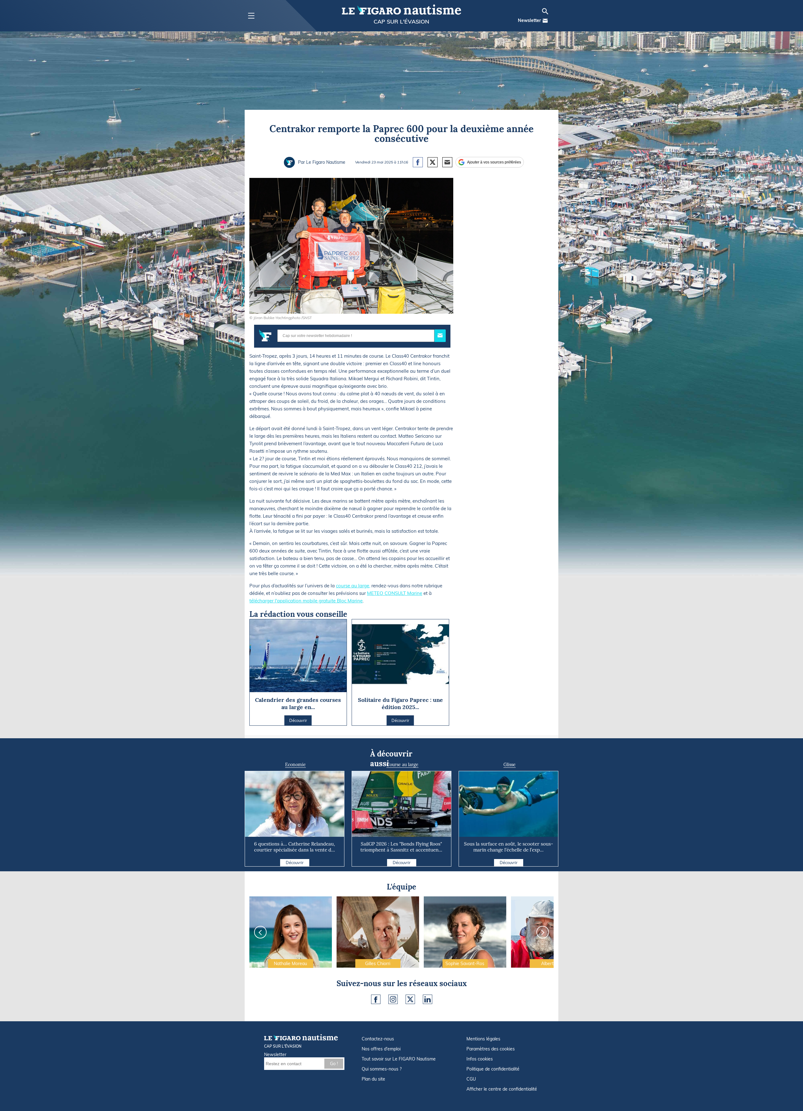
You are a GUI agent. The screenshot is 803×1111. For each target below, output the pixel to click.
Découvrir (295, 862)
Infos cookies (479, 1059)
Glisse (509, 764)
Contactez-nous (378, 1039)
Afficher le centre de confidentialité (501, 1089)
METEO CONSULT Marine (394, 593)
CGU (471, 1079)
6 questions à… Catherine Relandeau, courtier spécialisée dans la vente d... (294, 847)
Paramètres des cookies (490, 1049)
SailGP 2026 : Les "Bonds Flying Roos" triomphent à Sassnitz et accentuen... (401, 847)
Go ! (334, 1063)
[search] (545, 11)
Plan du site (373, 1079)
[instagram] (393, 999)
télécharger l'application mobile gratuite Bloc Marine (306, 601)
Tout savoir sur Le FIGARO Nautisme (399, 1059)
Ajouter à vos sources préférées (494, 162)
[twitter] (410, 999)
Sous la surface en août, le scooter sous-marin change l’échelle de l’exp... (508, 847)
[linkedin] (427, 999)
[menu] (251, 16)
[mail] (545, 20)
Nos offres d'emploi (381, 1049)
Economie (295, 764)
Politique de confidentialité (492, 1069)
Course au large (402, 764)
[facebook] (375, 999)
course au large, (353, 586)
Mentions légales (483, 1039)
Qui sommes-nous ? (382, 1069)
